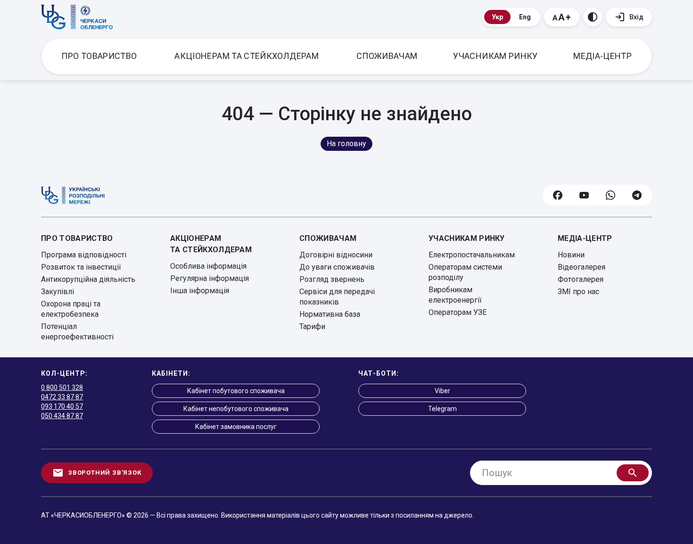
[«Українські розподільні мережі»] (73, 195)
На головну (346, 143)
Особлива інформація (208, 266)
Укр (497, 17)
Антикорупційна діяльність (88, 279)
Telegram (442, 408)
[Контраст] (592, 17)
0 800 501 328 (62, 387)
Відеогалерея (581, 267)
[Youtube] (584, 195)
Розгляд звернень (331, 279)
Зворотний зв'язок (104, 472)
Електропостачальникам (472, 254)
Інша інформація (199, 290)
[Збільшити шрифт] (561, 17)
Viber (442, 391)
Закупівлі (57, 291)
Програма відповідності (83, 254)
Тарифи (312, 326)
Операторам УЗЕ (458, 312)
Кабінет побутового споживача (236, 391)
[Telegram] (637, 195)
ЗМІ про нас (578, 291)
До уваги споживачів (337, 267)
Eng (525, 17)
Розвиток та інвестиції (81, 267)
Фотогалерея (580, 279)
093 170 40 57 (62, 406)
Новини (571, 254)
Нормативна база (329, 314)
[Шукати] (633, 472)
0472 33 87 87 (62, 397)
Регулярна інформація (209, 278)
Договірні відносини (335, 254)
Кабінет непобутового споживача (236, 408)
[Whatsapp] (610, 195)
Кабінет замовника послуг (236, 426)
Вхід (636, 17)
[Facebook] (557, 195)
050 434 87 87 (62, 416)
